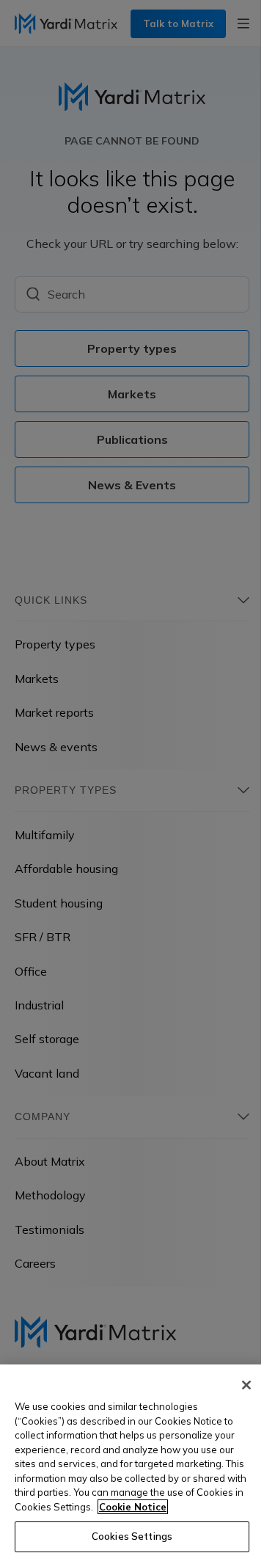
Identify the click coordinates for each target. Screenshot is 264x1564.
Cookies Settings (132, 1536)
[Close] (246, 1385)
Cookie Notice (132, 1507)
